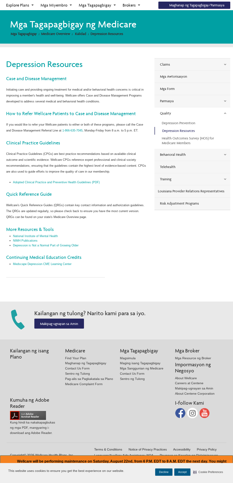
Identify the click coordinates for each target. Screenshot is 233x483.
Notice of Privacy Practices (148, 449)
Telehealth (167, 167)
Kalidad (80, 34)
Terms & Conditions (108, 449)
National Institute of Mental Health (35, 236)
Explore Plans (17, 5)
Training (165, 179)
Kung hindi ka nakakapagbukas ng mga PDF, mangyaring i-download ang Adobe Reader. (32, 427)
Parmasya (167, 101)
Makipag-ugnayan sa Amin (59, 324)
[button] (208, 472)
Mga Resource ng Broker (193, 358)
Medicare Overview (55, 34)
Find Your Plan (75, 358)
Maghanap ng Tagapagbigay (85, 363)
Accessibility (181, 449)
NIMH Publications (25, 240)
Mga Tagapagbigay (95, 5)
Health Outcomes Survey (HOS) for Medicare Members (188, 140)
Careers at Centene (189, 383)
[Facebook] (181, 413)
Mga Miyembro (54, 5)
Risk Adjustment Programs (179, 203)
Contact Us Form (77, 368)
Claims (165, 64)
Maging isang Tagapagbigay (140, 363)
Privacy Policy (207, 449)
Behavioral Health (173, 154)
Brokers (129, 5)
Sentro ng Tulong (77, 373)
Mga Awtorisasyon (173, 76)
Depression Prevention (178, 123)
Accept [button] (182, 472)
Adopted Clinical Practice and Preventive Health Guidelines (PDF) (56, 182)
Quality (165, 113)
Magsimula (128, 358)
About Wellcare (186, 378)
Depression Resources (107, 34)
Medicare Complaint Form (84, 384)
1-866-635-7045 (72, 130)
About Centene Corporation (195, 393)
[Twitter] (193, 413)
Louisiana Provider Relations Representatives (191, 191)
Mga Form (167, 89)
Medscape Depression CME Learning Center (42, 264)
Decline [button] (164, 472)
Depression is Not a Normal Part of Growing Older (46, 245)
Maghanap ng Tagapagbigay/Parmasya (196, 5)
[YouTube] (204, 413)
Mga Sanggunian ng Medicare (141, 368)
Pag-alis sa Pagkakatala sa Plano (89, 379)
